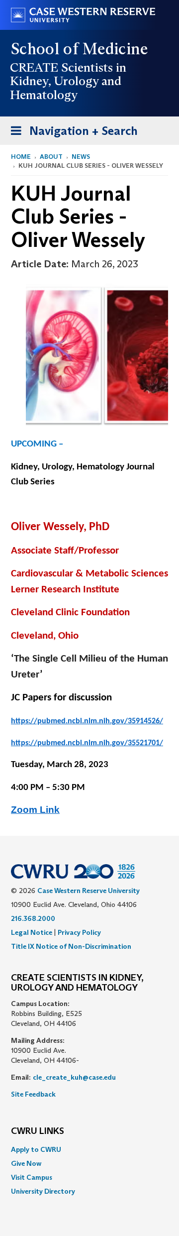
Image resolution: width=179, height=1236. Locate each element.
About (51, 156)
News (81, 156)
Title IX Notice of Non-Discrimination (71, 946)
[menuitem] (89, 1149)
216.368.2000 (33, 918)
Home (21, 156)
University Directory (43, 1191)
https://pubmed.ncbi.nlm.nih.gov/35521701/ (87, 743)
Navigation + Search (71, 134)
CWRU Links (37, 1131)
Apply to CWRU (36, 1149)
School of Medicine (80, 49)
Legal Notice (31, 932)
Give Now (26, 1163)
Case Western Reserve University (88, 890)
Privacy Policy (79, 932)
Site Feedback (33, 1094)
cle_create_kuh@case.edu (74, 1077)
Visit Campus (31, 1177)
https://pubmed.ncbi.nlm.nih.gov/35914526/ (87, 721)
